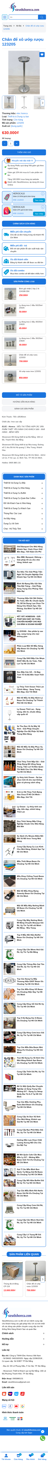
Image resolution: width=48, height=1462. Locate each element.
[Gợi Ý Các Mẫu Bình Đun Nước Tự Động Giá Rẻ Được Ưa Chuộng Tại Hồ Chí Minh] (10, 1172)
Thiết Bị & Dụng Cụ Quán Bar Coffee (19, 498)
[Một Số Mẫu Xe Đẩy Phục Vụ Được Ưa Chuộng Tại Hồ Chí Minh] (10, 751)
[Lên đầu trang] (42, 1446)
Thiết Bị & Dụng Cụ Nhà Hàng (17, 488)
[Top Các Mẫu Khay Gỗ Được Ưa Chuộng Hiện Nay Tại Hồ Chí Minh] (10, 994)
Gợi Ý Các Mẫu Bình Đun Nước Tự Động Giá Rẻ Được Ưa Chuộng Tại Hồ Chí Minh (30, 1172)
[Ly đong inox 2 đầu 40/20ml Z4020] (10, 327)
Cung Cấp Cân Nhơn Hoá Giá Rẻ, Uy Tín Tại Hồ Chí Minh (30, 1221)
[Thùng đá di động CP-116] (12, 1271)
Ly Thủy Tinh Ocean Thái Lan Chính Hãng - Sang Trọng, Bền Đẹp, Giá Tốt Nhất (30, 689)
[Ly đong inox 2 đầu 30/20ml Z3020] (10, 343)
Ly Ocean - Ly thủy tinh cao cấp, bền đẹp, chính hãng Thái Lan (29, 809)
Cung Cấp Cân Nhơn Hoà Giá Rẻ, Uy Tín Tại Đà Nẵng (30, 950)
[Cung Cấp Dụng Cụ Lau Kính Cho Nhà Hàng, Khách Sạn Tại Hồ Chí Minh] (10, 851)
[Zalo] (4, 1406)
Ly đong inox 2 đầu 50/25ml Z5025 (30, 306)
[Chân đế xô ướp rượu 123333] (10, 360)
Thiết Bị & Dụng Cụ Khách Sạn (17, 508)
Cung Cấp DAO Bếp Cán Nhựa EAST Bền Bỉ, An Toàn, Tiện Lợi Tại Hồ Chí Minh (30, 660)
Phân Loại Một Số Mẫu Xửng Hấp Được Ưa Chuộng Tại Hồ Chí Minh (30, 648)
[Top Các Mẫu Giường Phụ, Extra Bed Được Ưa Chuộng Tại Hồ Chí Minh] (10, 1107)
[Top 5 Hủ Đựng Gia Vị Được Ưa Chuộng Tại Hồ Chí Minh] (10, 1023)
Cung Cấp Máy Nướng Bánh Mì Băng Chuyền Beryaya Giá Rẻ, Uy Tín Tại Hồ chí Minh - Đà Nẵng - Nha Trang (30, 924)
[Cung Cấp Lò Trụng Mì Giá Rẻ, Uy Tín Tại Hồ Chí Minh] (10, 1239)
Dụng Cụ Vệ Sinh (11, 523)
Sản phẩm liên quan (24, 1254)
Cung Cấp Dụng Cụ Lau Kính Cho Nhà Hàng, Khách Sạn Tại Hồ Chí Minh (30, 849)
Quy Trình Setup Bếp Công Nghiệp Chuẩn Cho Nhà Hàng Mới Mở (30, 823)
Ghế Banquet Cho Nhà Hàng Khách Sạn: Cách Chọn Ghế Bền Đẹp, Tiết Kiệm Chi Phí (30, 549)
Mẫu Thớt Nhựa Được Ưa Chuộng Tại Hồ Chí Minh (28, 862)
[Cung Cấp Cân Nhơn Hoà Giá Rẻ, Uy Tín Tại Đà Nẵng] (10, 954)
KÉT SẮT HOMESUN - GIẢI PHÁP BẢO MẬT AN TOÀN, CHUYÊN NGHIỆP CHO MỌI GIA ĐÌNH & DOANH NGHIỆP (29, 620)
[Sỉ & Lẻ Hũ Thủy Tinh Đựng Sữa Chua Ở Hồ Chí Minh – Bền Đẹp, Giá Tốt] (10, 796)
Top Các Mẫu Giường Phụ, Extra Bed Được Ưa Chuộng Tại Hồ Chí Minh (29, 1104)
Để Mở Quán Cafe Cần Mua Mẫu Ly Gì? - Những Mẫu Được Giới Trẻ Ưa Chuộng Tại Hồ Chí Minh (30, 1158)
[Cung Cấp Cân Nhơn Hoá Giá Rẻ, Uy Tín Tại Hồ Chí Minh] (10, 1224)
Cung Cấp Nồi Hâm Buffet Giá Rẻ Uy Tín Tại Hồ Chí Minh (30, 1181)
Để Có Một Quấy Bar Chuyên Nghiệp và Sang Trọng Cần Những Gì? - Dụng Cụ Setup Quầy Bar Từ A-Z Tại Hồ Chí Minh (30, 1091)
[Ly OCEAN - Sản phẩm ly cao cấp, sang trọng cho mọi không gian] (10, 636)
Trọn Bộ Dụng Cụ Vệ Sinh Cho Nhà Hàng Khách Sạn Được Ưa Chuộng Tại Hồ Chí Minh (30, 1060)
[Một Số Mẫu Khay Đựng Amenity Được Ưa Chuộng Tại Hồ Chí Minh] (10, 895)
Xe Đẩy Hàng (9, 518)
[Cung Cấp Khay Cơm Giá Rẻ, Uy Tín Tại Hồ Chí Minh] (10, 1210)
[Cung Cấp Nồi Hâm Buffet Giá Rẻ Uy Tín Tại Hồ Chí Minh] (10, 1183)
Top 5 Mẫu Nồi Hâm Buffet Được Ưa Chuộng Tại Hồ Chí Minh (30, 937)
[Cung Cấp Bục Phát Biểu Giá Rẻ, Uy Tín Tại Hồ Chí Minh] (10, 1132)
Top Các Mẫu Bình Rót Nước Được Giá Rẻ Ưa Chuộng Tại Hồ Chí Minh (30, 1193)
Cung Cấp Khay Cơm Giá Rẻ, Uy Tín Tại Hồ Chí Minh (30, 1206)
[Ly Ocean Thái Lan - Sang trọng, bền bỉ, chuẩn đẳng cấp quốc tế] (10, 715)
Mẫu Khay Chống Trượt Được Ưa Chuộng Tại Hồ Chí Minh (30, 877)
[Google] (22, 1406)
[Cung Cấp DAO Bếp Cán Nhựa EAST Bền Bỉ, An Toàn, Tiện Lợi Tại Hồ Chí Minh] (10, 662)
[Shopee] (4, 1394)
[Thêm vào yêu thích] (42, 54)
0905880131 (18, 1378)
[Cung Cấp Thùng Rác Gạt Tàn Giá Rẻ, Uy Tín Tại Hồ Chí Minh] (10, 969)
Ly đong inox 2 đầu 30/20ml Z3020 (30, 339)
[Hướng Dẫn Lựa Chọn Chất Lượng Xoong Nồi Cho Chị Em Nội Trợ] (10, 1145)
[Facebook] (10, 1406)
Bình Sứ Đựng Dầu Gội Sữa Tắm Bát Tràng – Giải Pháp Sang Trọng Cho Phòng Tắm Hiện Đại (30, 587)
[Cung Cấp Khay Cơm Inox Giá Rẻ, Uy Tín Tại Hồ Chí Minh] (10, 1037)
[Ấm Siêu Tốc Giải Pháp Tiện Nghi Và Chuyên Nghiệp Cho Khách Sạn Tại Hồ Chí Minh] (10, 575)
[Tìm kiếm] (42, 17)
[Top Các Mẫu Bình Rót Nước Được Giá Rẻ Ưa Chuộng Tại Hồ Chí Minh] (10, 1195)
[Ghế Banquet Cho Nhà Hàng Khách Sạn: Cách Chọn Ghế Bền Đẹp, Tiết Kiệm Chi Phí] (10, 549)
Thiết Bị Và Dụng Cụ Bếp (14, 483)
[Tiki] (16, 1394)
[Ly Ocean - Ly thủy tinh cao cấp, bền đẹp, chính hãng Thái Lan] (10, 811)
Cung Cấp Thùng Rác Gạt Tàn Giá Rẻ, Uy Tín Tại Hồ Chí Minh (30, 966)
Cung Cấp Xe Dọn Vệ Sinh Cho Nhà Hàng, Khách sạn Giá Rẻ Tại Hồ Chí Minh (29, 1119)
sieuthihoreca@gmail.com (19, 1382)
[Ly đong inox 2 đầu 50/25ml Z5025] (10, 310)
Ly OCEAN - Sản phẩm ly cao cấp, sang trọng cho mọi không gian (30, 633)
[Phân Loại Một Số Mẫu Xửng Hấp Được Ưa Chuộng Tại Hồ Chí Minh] (10, 649)
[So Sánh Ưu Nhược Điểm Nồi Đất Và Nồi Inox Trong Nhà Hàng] (10, 838)
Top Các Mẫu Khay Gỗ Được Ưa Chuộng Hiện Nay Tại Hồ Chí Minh (30, 991)
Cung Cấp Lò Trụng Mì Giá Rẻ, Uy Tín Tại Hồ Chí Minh (29, 1236)
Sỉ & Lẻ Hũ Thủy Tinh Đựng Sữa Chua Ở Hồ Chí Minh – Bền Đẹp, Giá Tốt (29, 794)
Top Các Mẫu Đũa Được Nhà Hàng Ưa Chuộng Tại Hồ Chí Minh (30, 1049)
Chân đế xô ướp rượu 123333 (28, 356)
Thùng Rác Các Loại (12, 513)
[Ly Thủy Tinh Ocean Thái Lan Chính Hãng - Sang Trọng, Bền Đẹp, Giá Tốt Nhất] (10, 689)
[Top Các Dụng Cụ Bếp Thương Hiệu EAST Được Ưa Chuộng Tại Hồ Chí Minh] (10, 980)
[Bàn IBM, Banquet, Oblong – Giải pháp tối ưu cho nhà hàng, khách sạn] (10, 562)
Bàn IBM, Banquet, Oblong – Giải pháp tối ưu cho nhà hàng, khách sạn (30, 559)
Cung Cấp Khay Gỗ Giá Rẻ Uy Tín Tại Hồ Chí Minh (30, 1005)
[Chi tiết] (42, 193)
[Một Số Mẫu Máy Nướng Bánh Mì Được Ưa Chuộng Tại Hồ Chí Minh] (10, 910)
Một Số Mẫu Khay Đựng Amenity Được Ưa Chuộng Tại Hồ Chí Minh (30, 893)
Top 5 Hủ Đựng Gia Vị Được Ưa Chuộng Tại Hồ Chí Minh (30, 1019)
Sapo (30, 1433)
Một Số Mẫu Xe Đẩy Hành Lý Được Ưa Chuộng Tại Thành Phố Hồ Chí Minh (30, 700)
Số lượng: (6, 138)
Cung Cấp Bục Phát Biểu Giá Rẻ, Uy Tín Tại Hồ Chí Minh (30, 1131)
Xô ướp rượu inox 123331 (30, 371)
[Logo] (24, 7)
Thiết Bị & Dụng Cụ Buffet (15, 493)
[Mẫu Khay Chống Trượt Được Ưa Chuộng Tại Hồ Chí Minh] (10, 881)
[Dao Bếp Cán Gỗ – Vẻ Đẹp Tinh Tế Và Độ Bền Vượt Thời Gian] (10, 677)
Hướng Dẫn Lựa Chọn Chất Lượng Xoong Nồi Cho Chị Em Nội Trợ (29, 1142)
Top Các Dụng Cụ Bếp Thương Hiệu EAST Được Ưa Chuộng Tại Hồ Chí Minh (30, 981)
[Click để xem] (24, 72)
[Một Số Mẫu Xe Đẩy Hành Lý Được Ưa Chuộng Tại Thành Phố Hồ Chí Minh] (10, 701)
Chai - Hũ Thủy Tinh (12, 529)
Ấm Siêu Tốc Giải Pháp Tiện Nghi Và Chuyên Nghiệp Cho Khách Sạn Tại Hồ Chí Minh (30, 574)
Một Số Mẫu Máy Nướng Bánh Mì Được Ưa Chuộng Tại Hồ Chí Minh (30, 908)
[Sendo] (22, 1394)
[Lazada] (10, 1394)
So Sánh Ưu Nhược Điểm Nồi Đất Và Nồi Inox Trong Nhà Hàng (30, 838)
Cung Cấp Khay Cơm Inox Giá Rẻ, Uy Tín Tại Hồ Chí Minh (30, 1034)
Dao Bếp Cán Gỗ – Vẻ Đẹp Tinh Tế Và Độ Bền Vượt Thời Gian (30, 674)
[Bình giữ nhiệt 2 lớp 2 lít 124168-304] (10, 294)
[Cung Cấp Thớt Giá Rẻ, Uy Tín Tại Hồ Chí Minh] (10, 1076)
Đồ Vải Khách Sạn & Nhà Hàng (17, 503)
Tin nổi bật (24, 541)
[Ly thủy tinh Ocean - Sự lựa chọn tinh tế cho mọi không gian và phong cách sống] (10, 782)
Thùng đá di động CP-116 (11, 1285)
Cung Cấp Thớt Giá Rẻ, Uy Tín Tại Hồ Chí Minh (30, 1073)
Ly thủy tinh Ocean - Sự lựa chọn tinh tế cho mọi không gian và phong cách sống (29, 780)
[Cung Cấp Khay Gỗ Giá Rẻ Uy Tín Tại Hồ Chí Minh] (10, 1008)
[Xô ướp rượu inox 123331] (10, 376)
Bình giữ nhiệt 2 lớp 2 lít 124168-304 (29, 290)
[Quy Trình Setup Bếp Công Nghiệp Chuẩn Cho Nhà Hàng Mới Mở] (10, 826)
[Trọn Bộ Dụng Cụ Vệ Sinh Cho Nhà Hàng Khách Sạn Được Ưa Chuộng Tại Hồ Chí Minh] (10, 1062)
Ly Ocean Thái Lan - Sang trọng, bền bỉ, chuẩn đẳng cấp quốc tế (29, 711)
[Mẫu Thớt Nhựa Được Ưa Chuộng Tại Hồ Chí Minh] (10, 866)
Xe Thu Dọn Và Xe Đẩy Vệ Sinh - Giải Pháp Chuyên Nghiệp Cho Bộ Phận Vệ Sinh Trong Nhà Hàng (30, 730)
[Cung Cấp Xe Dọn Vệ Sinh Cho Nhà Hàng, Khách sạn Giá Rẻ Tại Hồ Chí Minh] (10, 1120)
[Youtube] (16, 1406)
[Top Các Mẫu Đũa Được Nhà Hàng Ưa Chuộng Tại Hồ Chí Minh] (10, 1049)
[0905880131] (42, 1438)
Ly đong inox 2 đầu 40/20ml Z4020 (30, 323)
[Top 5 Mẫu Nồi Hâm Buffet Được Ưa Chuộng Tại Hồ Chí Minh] (10, 939)
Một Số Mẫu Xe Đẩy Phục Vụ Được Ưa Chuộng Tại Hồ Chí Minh (30, 749)
